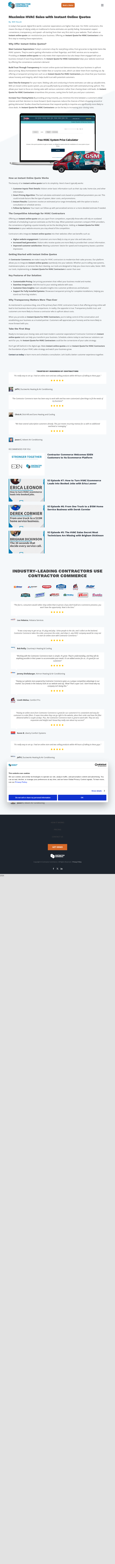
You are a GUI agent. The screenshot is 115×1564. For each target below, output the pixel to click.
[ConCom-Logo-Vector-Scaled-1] (19, 2)
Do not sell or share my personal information (32, 798)
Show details (97, 791)
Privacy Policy (77, 862)
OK (82, 798)
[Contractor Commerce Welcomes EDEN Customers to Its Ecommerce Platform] (27, 464)
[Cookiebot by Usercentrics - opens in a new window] (96, 765)
